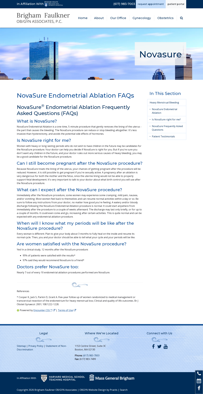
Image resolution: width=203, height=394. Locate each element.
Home (83, 18)
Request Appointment (151, 4)
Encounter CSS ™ (42, 310)
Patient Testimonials (163, 136)
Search (124, 389)
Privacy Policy (35, 346)
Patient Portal (176, 4)
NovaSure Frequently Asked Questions (167, 128)
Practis (113, 389)
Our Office (118, 18)
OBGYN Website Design (93, 389)
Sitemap (21, 346)
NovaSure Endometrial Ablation (164, 111)
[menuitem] (83, 18)
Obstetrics (165, 18)
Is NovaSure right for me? (166, 119)
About (99, 18)
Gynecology (142, 18)
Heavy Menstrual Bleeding (164, 102)
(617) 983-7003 (124, 4)
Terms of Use (65, 310)
